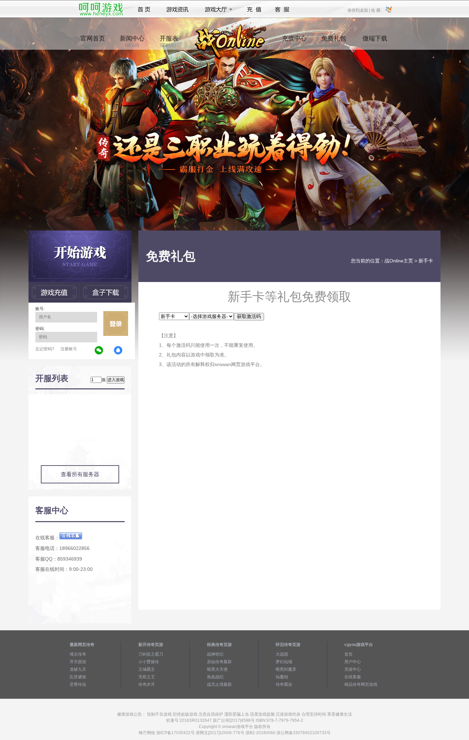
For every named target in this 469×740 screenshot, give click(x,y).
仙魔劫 (282, 676)
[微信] (99, 350)
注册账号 (68, 348)
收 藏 (375, 10)
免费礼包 (333, 41)
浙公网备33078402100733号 (303, 732)
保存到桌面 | (359, 10)
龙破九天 (78, 669)
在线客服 (352, 676)
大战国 (282, 654)
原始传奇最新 (219, 661)
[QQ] (118, 350)
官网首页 (92, 41)
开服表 (169, 41)
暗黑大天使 (217, 669)
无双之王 (146, 676)
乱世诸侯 (78, 676)
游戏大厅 (216, 9)
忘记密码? (44, 348)
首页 (144, 9)
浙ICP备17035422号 (175, 732)
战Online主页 (399, 260)
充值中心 (294, 41)
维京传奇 (78, 654)
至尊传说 (78, 684)
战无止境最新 (219, 684)
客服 (282, 9)
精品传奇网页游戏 (360, 684)
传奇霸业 (284, 684)
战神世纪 (215, 654)
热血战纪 (215, 676)
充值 (253, 9)
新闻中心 (132, 41)
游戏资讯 (177, 9)
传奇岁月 (146, 684)
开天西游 (78, 661)
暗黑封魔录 (286, 669)
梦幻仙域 (284, 661)
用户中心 (352, 661)
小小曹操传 (148, 661)
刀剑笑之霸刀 (150, 654)
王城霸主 (146, 669)
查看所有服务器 (80, 474)
